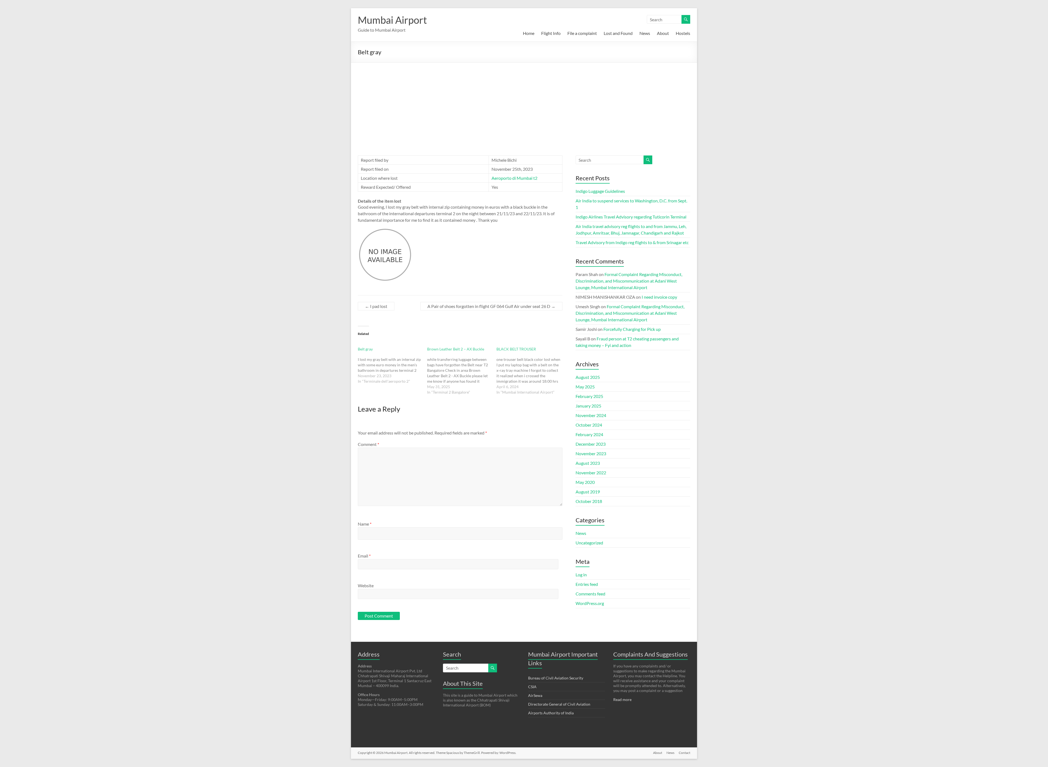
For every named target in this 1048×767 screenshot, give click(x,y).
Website (366, 585)
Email (364, 555)
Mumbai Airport (392, 20)
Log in (581, 574)
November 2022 (591, 472)
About (663, 33)
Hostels (683, 33)
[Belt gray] (392, 365)
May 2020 (585, 482)
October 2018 (589, 501)
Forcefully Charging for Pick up (632, 329)
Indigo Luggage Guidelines (600, 191)
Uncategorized (589, 542)
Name (364, 523)
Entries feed (587, 584)
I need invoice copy (659, 296)
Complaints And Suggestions (650, 654)
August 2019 (588, 491)
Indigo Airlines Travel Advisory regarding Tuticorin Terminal (631, 216)
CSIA (532, 686)
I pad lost (376, 306)
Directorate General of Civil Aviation (559, 704)
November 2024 (591, 415)
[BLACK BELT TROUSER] (531, 370)
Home (528, 33)
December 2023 (591, 444)
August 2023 (588, 463)
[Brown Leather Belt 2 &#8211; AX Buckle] (461, 370)
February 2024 (589, 434)
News (644, 33)
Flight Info (551, 33)
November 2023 (591, 453)
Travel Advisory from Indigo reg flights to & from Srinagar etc (632, 242)
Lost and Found (618, 33)
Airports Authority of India (551, 713)
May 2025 (585, 386)
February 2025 (589, 396)
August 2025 (588, 377)
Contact (684, 753)
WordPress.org (590, 603)
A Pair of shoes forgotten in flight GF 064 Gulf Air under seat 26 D (491, 306)
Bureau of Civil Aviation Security (555, 678)
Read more (622, 699)
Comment (368, 444)
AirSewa (535, 695)
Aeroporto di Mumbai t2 (514, 178)
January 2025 (588, 405)
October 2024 (589, 424)
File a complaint (582, 33)
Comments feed (590, 593)
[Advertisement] (524, 103)
